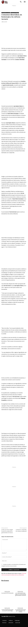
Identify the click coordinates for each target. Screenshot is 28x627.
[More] (20, 24)
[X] (10, 24)
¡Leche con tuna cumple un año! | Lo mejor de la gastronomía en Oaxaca (7, 531)
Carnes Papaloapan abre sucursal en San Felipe (7, 610)
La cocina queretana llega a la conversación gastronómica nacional (20, 594)
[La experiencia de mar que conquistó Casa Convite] (21, 603)
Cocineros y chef (6, 12)
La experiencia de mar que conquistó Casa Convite (20, 610)
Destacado (7, 591)
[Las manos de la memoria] (7, 586)
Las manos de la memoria (7, 593)
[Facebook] (7, 24)
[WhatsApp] (17, 24)
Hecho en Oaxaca (15, 12)
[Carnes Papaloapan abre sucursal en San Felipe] (7, 603)
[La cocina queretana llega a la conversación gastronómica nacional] (21, 586)
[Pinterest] (14, 24)
